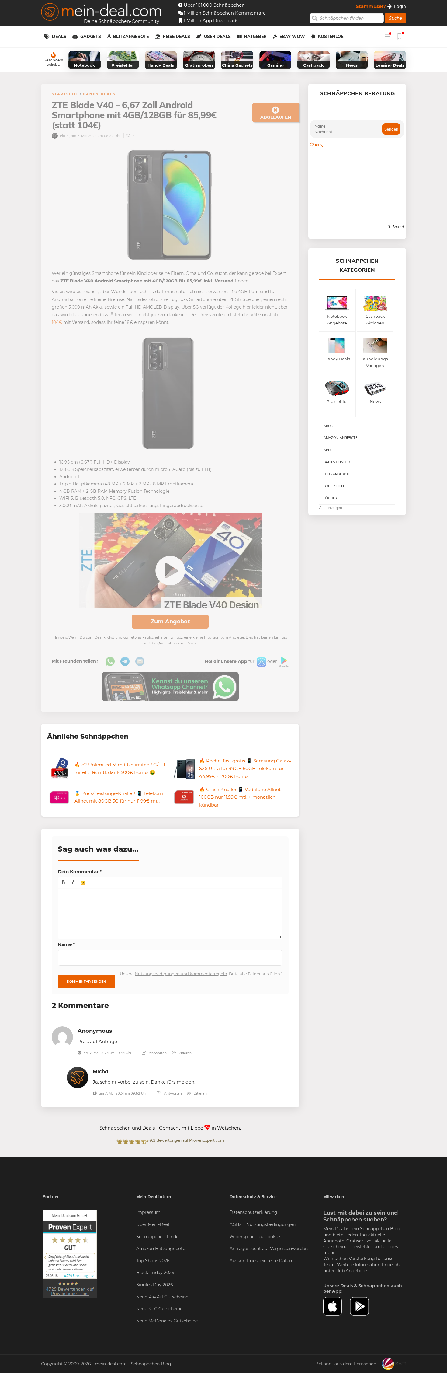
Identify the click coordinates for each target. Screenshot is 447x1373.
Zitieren (185, 1052)
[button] (63, 882)
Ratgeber (255, 36)
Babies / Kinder (337, 462)
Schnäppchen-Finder (158, 1236)
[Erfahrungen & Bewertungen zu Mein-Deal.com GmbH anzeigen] (70, 1253)
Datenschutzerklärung (253, 1212)
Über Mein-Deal (152, 1224)
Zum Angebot (170, 621)
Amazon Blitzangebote (160, 1248)
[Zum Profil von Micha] (77, 1077)
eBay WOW (292, 36)
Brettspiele (334, 486)
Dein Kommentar (80, 871)
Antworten (157, 1052)
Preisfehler (360, 1246)
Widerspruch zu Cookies (255, 1236)
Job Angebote (352, 1270)
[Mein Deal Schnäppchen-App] (363, 1306)
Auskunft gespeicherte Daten (261, 1260)
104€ (57, 322)
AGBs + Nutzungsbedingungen (263, 1224)
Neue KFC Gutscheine (159, 1309)
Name (66, 944)
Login (399, 6)
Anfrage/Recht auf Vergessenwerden (269, 1248)
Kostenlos (331, 36)
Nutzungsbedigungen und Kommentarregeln (181, 973)
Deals (59, 36)
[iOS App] (261, 661)
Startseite (65, 94)
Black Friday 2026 (155, 1272)
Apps (328, 450)
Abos (328, 426)
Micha (100, 1071)
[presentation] (63, 882)
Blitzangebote (131, 36)
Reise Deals (176, 36)
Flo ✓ (64, 135)
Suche (395, 18)
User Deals (217, 36)
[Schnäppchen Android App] (283, 661)
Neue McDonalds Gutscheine (167, 1321)
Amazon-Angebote (340, 438)
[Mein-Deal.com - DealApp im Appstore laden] (336, 1306)
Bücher (330, 498)
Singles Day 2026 (154, 1284)
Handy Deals (99, 94)
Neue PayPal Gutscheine (162, 1297)
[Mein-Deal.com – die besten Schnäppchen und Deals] (101, 13)
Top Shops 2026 (153, 1260)
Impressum (148, 1212)
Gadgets (90, 36)
